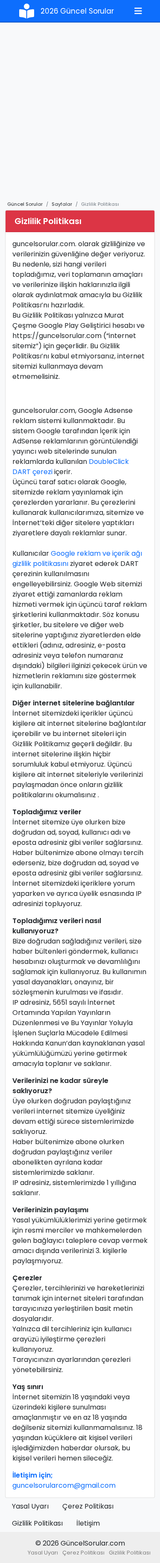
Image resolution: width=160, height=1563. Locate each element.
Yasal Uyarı (30, 1506)
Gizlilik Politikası (37, 1523)
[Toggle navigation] (138, 11)
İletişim (88, 1523)
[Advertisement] (80, 116)
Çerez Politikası (87, 1506)
